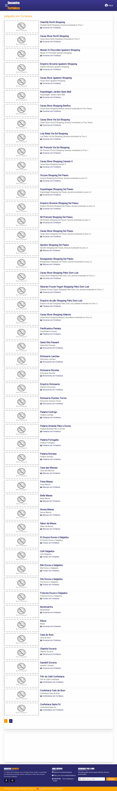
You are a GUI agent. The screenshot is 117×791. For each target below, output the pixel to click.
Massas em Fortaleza (51, 250)
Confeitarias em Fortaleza (53, 682)
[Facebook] (6, 780)
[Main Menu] (6, 5)
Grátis (55, 781)
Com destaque (67, 779)
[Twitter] (12, 780)
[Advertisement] (21, 747)
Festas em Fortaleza (51, 543)
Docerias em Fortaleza (52, 28)
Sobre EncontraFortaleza (63, 772)
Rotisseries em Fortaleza (53, 348)
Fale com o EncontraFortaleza (65, 775)
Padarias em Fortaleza (52, 306)
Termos (7, 789)
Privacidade (15, 789)
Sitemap (23, 789)
